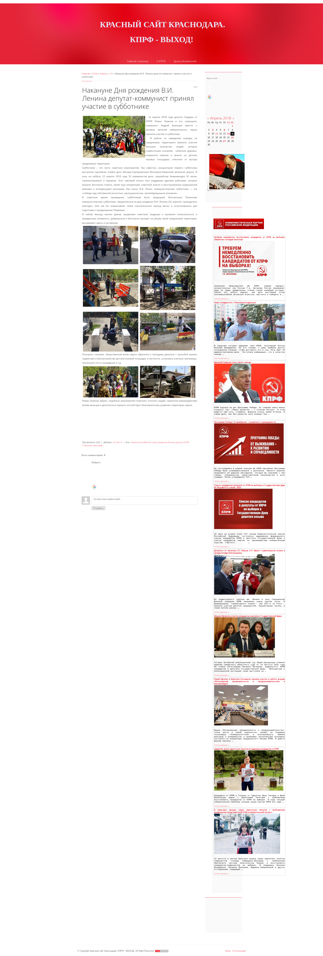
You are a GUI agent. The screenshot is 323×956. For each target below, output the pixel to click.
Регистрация (239, 950)
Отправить (98, 508)
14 (228, 133)
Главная (86, 73)
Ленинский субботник (141, 442)
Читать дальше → (222, 299)
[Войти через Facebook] (94, 476)
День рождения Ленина (163, 442)
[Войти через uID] (94, 466)
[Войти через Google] (94, 487)
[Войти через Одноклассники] (94, 492)
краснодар (98, 445)
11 (216, 133)
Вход (227, 950)
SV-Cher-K (117, 442)
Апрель (103, 73)
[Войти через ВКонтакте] (94, 471)
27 (224, 141)
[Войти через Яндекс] (94, 481)
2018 (94, 73)
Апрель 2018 (220, 118)
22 (232, 137)
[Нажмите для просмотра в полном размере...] (110, 244)
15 (111, 73)
